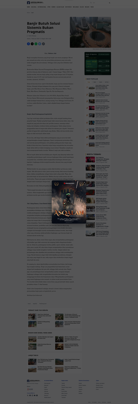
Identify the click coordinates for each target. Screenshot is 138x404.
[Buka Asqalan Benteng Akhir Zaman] (69, 202)
